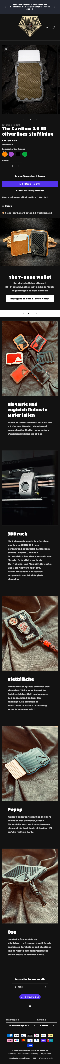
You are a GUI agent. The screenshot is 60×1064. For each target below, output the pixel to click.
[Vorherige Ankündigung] (5, 7)
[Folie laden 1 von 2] (28, 313)
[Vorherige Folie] (24, 313)
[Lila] (11, 154)
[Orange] (4, 154)
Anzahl (5, 160)
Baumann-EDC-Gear (28, 1050)
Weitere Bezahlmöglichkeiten (30, 191)
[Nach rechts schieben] (36, 120)
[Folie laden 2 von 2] (31, 313)
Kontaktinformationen (19, 1058)
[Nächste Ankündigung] (55, 7)
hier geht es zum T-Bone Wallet (30, 298)
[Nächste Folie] (36, 313)
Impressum (46, 1054)
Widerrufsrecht (46, 1058)
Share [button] (8, 206)
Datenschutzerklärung (28, 1054)
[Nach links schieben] (24, 120)
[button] (6, 27)
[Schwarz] (18, 154)
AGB (34, 1058)
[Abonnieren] (45, 987)
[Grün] (24, 154)
